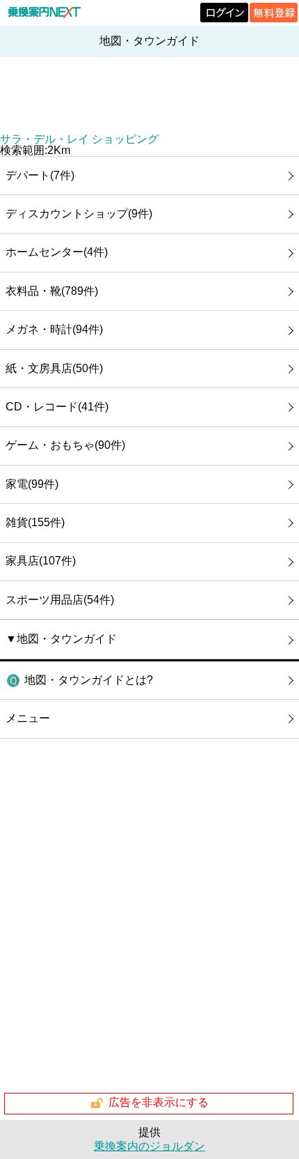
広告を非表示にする (158, 1102)
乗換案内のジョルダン (149, 1146)
